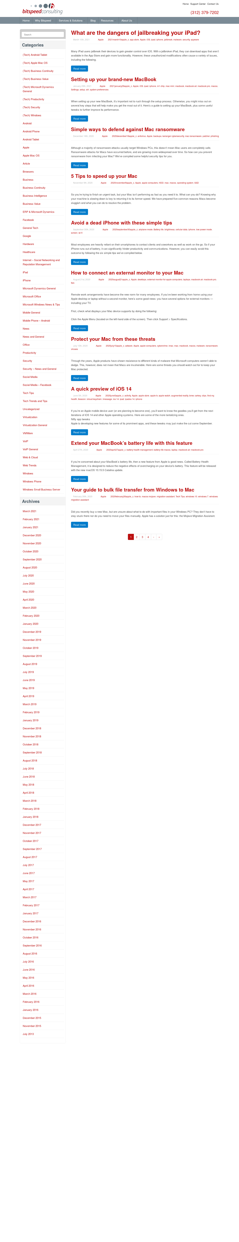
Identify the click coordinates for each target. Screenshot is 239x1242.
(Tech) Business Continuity (38, 71)
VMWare (28, 433)
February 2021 (31, 519)
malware (177, 39)
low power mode (204, 229)
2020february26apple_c (122, 496)
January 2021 (30, 527)
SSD (196, 182)
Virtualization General (35, 425)
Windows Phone (32, 481)
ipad (153, 39)
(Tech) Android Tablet (35, 54)
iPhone (27, 280)
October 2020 (30, 551)
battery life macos (162, 449)
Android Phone (31, 131)
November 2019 (32, 640)
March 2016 (29, 993)
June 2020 (29, 583)
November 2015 (32, 1026)
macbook (179, 85)
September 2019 (32, 656)
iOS (148, 39)
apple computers (150, 182)
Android (27, 123)
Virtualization (30, 417)
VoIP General (30, 449)
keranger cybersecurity (173, 135)
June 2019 (29, 680)
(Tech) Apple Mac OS (35, 63)
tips (72, 282)
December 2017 (32, 825)
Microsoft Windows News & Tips (41, 304)
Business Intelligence (35, 195)
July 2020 (28, 575)
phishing (215, 135)
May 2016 (28, 977)
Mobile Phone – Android (36, 320)
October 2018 (30, 744)
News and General (33, 336)
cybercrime (162, 345)
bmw (191, 395)
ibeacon (82, 398)
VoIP (25, 441)
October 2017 (30, 841)
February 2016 (31, 1001)
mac (167, 182)
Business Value (31, 203)
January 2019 (30, 720)
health (74, 398)
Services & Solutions (71, 20)
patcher (206, 135)
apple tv (154, 395)
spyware (195, 39)
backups (157, 135)
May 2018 (28, 784)
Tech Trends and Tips (35, 401)
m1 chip (161, 85)
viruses (74, 348)
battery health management (140, 449)
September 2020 (32, 559)
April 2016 (28, 985)
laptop (174, 449)
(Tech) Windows (32, 115)
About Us (127, 20)
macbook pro (204, 85)
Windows (28, 473)
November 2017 (32, 833)
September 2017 (32, 849)
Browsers (28, 171)
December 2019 (32, 632)
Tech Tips (180, 496)
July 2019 (28, 672)
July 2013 (28, 1034)
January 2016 (30, 1010)
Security (27, 360)
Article (26, 163)
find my (210, 395)
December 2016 (32, 921)
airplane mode (146, 229)
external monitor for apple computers (164, 279)
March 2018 (29, 800)
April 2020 (28, 599)
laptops (186, 279)
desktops (142, 279)
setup (82, 89)
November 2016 (32, 929)
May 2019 (28, 688)
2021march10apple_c (118, 39)
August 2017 (30, 857)
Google (27, 236)
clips (204, 395)
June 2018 (29, 776)
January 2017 (30, 913)
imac (171, 345)
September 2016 (32, 945)
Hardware (28, 244)
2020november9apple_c (122, 182)
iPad (25, 272)
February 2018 (31, 808)
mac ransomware (193, 135)
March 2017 (29, 897)
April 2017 (28, 889)
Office (26, 344)
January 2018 (30, 816)
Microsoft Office (32, 296)
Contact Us (213, 3)
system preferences (99, 89)
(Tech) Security (31, 107)
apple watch (164, 395)
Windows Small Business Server (41, 489)
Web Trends (30, 465)
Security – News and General (39, 369)
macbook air (191, 85)
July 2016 (28, 961)
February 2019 (31, 712)
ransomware (212, 345)
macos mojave (149, 496)
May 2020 (28, 591)
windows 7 (203, 496)
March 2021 (29, 511)
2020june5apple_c (115, 395)
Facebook (28, 220)
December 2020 (32, 535)
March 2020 (29, 607)
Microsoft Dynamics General (39, 288)
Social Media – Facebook (37, 385)
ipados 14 (130, 398)
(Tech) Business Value (35, 79)
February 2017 (31, 905)
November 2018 (32, 736)
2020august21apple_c (119, 279)
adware (128, 345)
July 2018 (28, 768)
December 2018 (32, 728)
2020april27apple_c (116, 449)
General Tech (30, 228)
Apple (101, 39)
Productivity (29, 352)
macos (214, 85)
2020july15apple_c (115, 345)
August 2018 (30, 760)
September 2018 (32, 752)
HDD (161, 182)
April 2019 (28, 696)
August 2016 (30, 953)
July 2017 (28, 865)
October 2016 (30, 937)
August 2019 (30, 664)
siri (87, 89)
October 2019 (30, 648)
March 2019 (29, 704)
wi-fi (80, 232)
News (26, 328)
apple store (144, 395)
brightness (170, 229)
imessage (107, 398)
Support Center (198, 3)
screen (74, 232)
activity (128, 395)
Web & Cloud (30, 457)
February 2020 (31, 615)
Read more (79, 68)
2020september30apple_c (125, 229)
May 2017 (28, 881)
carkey (198, 395)
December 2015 (32, 1018)
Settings (75, 89)
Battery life (159, 229)
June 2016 (29, 969)
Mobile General (31, 312)
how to (138, 496)
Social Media (30, 377)
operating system (185, 182)
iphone (159, 39)
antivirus (142, 135)
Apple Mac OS (31, 155)
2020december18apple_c (124, 135)
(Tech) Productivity (33, 99)
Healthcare (29, 252)
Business (28, 179)
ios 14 (116, 398)
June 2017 (29, 873)
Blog (93, 20)
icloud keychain (94, 398)
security (186, 39)
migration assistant (166, 496)
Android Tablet (31, 139)
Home (186, 3)
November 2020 (32, 543)
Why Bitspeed (43, 20)
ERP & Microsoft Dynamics (38, 211)
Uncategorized (31, 409)
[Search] (61, 34)
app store (134, 39)
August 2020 (30, 567)
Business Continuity (34, 187)
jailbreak (168, 39)
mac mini (170, 85)
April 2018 (28, 792)
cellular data (181, 229)
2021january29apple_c (121, 85)
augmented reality (179, 395)
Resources (107, 20)
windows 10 (191, 496)
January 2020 (30, 623)
